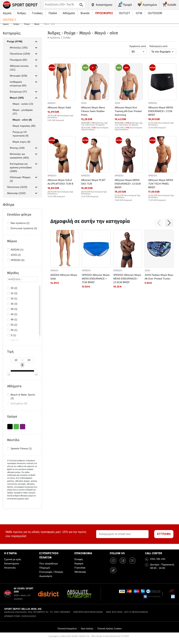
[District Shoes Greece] (48, 594)
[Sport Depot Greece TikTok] (113, 570)
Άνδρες (21, 13)
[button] (159, 222)
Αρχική (7, 13)
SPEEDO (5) (17, 260)
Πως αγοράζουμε (48, 563)
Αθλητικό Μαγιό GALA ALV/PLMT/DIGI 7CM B (60, 182)
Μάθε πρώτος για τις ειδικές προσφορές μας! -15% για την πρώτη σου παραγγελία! (46, 534)
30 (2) (14, 288)
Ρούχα (27, 24)
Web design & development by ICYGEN (110, 636)
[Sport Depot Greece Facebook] (122, 560)
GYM (139, 13)
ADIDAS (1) (17, 249)
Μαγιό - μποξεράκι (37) (23, 112)
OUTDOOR (155, 13)
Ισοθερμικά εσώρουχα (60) (18, 83)
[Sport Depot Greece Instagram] (113, 560)
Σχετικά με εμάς (12, 559)
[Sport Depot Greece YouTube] (132, 560)
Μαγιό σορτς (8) (21, 141)
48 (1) (14, 319)
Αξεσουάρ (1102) (16, 193)
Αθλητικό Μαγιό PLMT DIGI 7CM (93, 182)
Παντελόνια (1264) (20, 53)
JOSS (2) (16, 254)
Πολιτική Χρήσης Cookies (109, 628)
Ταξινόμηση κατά (158, 46)
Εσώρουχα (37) (18, 91)
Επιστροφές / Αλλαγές (51, 571)
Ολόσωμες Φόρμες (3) (20, 179)
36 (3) (14, 303)
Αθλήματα (69, 13)
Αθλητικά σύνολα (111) (19, 67)
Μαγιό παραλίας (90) (24, 125)
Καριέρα (78, 563)
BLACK (10, 426)
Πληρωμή (44, 567)
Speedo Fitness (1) (21, 448)
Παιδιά (53, 13)
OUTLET (124, 13)
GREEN (16, 426)
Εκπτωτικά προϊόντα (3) (24, 228)
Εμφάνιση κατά (138, 46)
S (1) (13, 335)
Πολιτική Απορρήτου (67, 628)
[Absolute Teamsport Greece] (79, 593)
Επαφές (78, 559)
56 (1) (14, 330)
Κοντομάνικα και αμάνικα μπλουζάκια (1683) (21, 167)
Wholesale (80, 571)
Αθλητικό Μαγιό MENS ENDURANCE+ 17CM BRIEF (160, 111)
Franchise (79, 567)
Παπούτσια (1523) (17, 187)
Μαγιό (36, 24)
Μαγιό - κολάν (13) (23, 103)
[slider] (9, 371)
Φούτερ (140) (17, 147)
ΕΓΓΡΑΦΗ (164, 534)
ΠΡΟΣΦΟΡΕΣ (104, 13)
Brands (85, 13)
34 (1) (14, 298)
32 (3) (14, 293)
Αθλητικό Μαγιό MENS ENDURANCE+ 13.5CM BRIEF (128, 184)
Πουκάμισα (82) (18, 59)
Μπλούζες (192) (19, 47)
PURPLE (22, 426)
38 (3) (14, 309)
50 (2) (14, 324)
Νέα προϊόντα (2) (20, 223)
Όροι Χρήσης (87, 628)
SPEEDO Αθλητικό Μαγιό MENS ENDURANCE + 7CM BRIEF (96, 279)
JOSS (84, 103)
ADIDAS (51, 103)
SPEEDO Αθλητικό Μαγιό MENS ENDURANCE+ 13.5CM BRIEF (127, 279)
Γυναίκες (37, 13)
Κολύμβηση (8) (19, 403)
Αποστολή (10, 567)
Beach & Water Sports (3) (23, 396)
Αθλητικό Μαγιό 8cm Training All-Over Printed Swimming (128, 111)
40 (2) (14, 314)
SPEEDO (152, 103)
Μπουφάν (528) (18, 75)
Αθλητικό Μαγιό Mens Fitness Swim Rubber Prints (93, 111)
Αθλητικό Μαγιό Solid (59, 107)
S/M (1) (15, 340)
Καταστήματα (11, 563)
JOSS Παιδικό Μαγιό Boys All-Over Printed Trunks (159, 277)
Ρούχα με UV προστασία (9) (20, 134)
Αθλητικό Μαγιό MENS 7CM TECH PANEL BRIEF (160, 184)
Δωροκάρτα (45, 576)
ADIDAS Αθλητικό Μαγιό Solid (63, 277)
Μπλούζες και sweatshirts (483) (19, 156)
